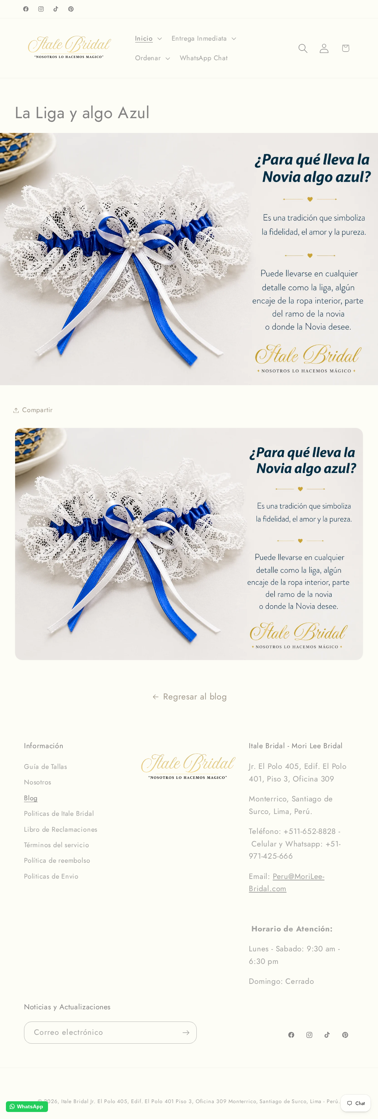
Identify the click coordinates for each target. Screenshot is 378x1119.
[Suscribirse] (185, 1033)
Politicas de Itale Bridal (59, 813)
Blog (31, 798)
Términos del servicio (56, 845)
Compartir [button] (37, 410)
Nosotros (37, 782)
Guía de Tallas (45, 766)
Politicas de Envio (51, 876)
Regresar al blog (195, 696)
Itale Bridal (75, 1101)
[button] (148, 38)
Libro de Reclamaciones (60, 829)
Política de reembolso (57, 860)
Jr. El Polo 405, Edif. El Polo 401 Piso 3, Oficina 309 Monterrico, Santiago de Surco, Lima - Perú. (215, 1101)
